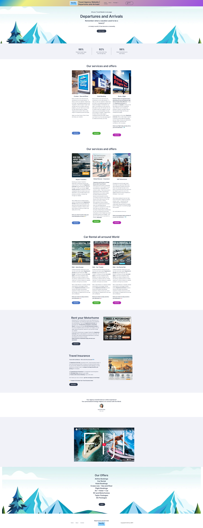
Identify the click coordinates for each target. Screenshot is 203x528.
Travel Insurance (79, 355)
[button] (118, 2)
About (110, 2)
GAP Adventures (122, 179)
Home (105, 2)
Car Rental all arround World (101, 236)
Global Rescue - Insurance (101, 179)
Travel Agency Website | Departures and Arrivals (89, 3)
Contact (106, 3)
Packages (115, 2)
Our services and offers (101, 66)
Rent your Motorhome (85, 317)
